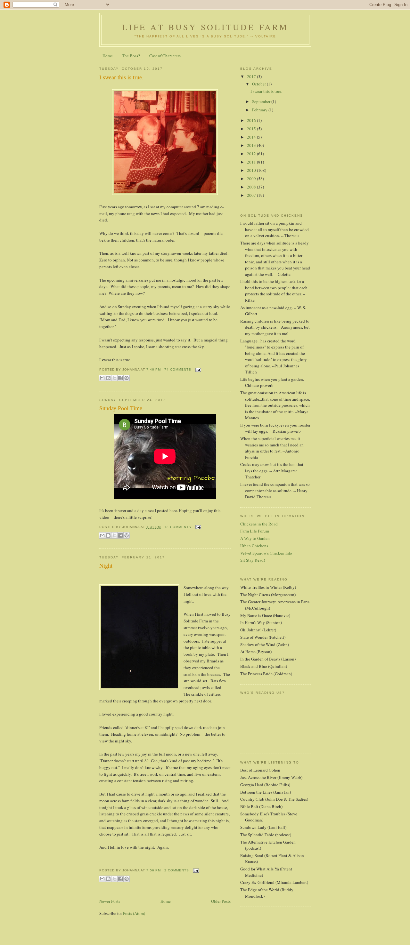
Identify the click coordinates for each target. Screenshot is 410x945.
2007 (252, 195)
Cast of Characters (165, 56)
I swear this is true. (121, 77)
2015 (252, 129)
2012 (252, 153)
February (260, 110)
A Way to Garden (255, 538)
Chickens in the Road (259, 524)
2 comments (176, 870)
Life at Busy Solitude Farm (205, 26)
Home (107, 56)
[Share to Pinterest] (126, 378)
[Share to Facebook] (120, 378)
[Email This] (102, 378)
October (259, 84)
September (261, 101)
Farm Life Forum (254, 531)
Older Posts (221, 901)
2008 (252, 187)
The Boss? (131, 56)
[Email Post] (197, 369)
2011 (252, 162)
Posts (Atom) (134, 913)
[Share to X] (114, 378)
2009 (252, 178)
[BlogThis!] (108, 378)
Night (105, 565)
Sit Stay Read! (252, 560)
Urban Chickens (254, 546)
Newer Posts (109, 901)
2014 (252, 137)
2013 (252, 145)
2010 (252, 170)
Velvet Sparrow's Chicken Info (266, 553)
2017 (252, 76)
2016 (252, 120)
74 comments (177, 369)
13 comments (177, 527)
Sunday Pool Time (120, 408)
